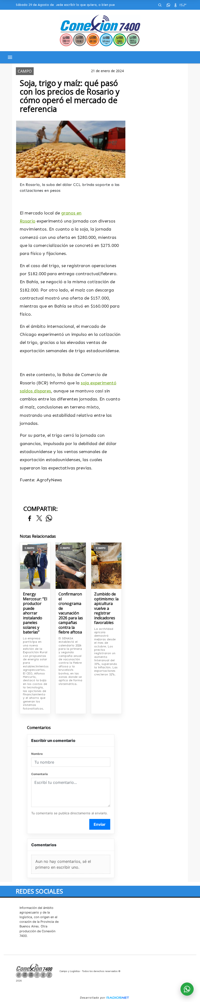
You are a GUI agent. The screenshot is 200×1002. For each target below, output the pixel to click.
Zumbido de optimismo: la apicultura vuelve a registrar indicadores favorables (106, 608)
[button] (160, 5)
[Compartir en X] (39, 519)
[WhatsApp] (168, 5)
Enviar (100, 824)
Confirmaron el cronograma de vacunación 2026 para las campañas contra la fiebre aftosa (71, 613)
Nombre (37, 754)
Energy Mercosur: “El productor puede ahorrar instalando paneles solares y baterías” (35, 613)
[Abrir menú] (10, 57)
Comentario (39, 774)
